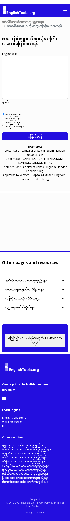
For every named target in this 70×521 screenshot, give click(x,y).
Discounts (8, 390)
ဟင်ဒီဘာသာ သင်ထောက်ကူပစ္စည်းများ (24, 457)
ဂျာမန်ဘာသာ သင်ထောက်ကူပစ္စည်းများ (25, 469)
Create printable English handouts (25, 384)
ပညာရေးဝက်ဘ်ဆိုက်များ (20, 307)
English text (9, 54)
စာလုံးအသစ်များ (14, 126)
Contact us (38, 506)
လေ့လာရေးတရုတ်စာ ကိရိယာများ (25, 289)
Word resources (12, 422)
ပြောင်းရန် (35, 136)
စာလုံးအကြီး (12, 118)
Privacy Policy (43, 502)
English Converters (14, 417)
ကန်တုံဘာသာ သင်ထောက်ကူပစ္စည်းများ (25, 473)
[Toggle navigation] (65, 10)
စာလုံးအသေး (12, 114)
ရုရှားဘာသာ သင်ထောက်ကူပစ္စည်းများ (24, 445)
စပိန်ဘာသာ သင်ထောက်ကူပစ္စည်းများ (24, 461)
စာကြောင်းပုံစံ (12, 122)
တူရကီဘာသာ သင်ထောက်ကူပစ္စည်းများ (25, 453)
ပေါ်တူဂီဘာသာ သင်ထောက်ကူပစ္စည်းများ (26, 465)
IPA (4, 426)
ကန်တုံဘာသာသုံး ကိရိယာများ (22, 298)
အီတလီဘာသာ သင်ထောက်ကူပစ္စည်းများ (25, 482)
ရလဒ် (5, 102)
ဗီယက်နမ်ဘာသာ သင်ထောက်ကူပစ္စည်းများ (27, 449)
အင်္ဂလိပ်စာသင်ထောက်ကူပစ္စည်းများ (23, 22)
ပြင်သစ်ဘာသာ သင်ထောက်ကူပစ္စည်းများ (26, 478)
